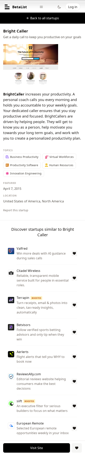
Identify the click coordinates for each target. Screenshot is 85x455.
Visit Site (36, 448)
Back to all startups (44, 18)
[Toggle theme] (59, 6)
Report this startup (15, 210)
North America (53, 201)
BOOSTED (36, 298)
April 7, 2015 (12, 188)
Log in (72, 7)
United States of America (21, 201)
